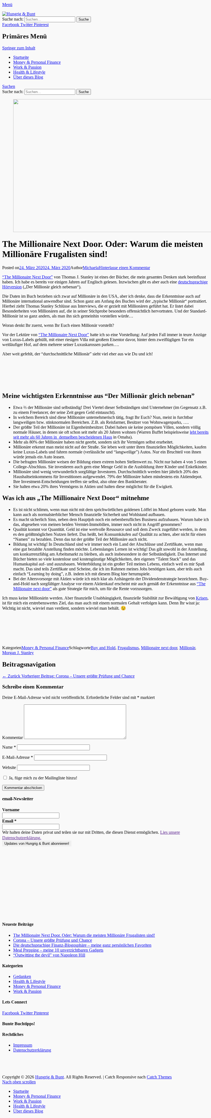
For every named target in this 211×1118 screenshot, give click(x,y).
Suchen (8, 86)
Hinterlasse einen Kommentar (124, 267)
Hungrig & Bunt (49, 1077)
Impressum (22, 1045)
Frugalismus (128, 647)
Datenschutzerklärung (32, 1050)
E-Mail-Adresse (17, 757)
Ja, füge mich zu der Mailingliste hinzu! (42, 778)
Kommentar (12, 737)
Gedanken (22, 976)
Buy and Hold (103, 647)
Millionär (187, 647)
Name (9, 747)
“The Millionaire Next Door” (27, 277)
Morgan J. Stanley (18, 652)
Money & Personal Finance (37, 62)
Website (9, 767)
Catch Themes (159, 1077)
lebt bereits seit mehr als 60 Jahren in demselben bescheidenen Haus (111, 434)
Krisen (201, 598)
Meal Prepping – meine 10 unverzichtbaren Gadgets (58, 950)
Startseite (21, 57)
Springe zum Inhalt (18, 48)
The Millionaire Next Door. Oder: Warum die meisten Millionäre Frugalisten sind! (84, 935)
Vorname (11, 809)
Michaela (91, 267)
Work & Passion (27, 67)
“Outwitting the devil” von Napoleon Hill (49, 955)
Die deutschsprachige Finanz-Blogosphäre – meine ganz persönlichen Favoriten (82, 945)
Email (9, 821)
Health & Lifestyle (29, 72)
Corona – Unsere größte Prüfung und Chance (52, 940)
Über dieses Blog (28, 77)
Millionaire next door (159, 647)
